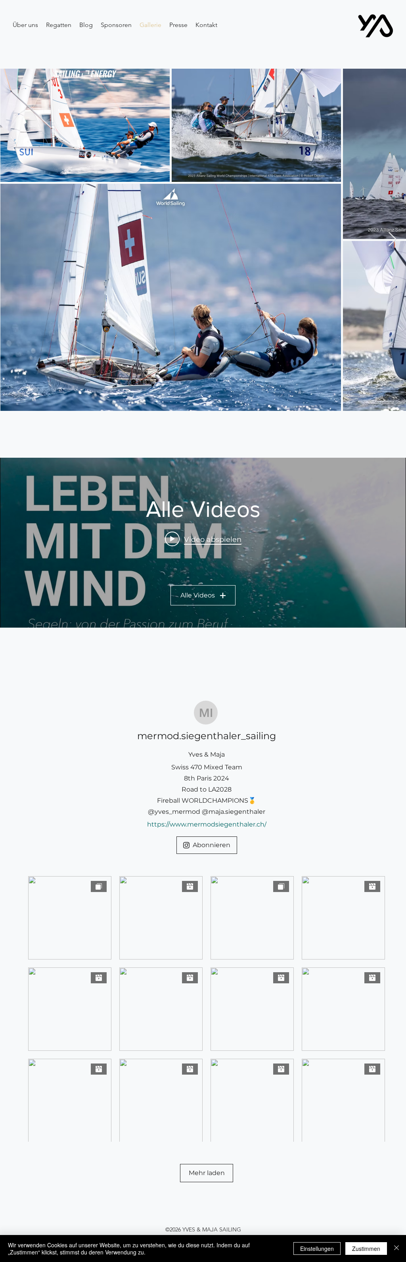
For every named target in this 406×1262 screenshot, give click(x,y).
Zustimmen (366, 1248)
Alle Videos (197, 595)
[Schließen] (396, 1248)
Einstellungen (317, 1248)
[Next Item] (392, 239)
